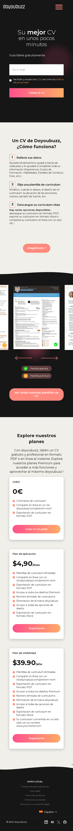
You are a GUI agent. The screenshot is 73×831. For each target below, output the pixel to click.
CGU (39, 79)
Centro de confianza (35, 795)
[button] (49, 358)
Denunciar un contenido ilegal (35, 804)
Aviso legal (35, 791)
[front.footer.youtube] (52, 822)
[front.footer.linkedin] (46, 822)
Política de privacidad (35, 799)
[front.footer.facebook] (65, 822)
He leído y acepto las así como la (38, 81)
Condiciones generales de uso (35, 786)
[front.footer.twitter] (58, 823)
